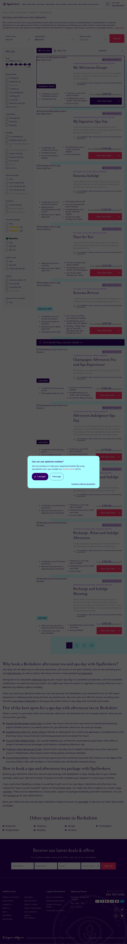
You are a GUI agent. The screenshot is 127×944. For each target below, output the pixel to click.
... (118, 28)
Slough (71, 826)
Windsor (72, 830)
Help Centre (7, 901)
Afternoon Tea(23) (17, 103)
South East (21, 12)
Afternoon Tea (46, 12)
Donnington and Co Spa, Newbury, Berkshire (90, 172)
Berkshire (33, 12)
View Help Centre (118, 5)
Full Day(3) (14, 78)
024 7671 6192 (115, 894)
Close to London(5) (17, 280)
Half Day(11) (14, 96)
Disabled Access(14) (17, 140)
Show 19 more (11, 107)
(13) (21, 227)
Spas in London (31, 904)
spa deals (83, 801)
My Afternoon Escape (90, 67)
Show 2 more (11, 168)
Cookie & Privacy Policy (53, 905)
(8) (16, 183)
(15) (21, 231)
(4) (17, 190)
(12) (13, 121)
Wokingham (105, 826)
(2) (12, 125)
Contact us (7, 904)
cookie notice (68, 469)
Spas (12, 12)
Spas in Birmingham (29, 916)
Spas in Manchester (32, 908)
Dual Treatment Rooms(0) (19, 145)
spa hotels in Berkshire (24, 701)
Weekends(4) (15, 82)
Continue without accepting (83, 484)
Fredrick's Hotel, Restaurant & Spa (24, 749)
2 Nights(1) (13, 89)
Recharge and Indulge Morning (90, 591)
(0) (18, 193)
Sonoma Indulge (86, 175)
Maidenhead (12, 830)
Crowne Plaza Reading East (20, 740)
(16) (17, 186)
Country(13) (14, 283)
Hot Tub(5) (14, 161)
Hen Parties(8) (15, 205)
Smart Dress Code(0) (18, 150)
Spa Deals (6, 915)
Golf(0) (12, 164)
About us (6, 908)
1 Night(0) (13, 85)
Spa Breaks (7, 919)
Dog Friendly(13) (16, 92)
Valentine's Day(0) (17, 212)
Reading (41, 830)
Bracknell (10, 826)
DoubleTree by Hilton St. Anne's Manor (26, 732)
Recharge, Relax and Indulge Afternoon (96, 535)
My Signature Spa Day (90, 121)
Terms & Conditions (54, 897)
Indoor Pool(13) (15, 153)
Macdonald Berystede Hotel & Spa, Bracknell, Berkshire (94, 63)
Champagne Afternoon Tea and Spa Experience (94, 362)
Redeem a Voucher (10, 897)
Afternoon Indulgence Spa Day (94, 418)
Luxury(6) (13, 100)
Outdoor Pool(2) (16, 157)
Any (11, 179)
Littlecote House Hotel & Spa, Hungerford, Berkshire (92, 529)
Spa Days (28, 897)
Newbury (41, 826)
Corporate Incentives (55, 910)
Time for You (83, 236)
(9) (14, 118)
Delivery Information (55, 901)
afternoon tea (39, 679)
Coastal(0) (13, 291)
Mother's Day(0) (16, 208)
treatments (86, 673)
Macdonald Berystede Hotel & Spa (24, 723)
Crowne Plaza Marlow (17, 757)
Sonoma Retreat (86, 292)
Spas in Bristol (30, 912)
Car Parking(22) (16, 136)
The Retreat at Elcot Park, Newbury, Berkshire (90, 355)
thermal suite (14, 673)
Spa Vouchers (30, 901)
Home (4, 12)
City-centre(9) (15, 287)
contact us (13, 795)
